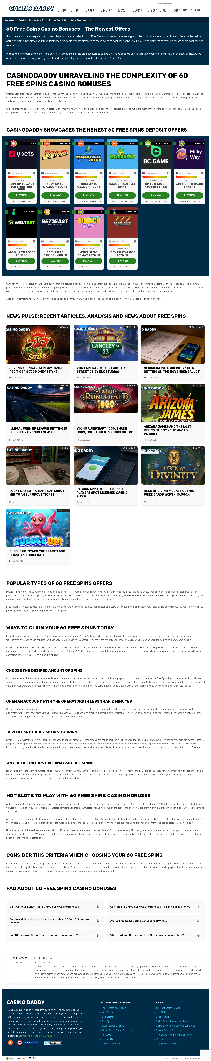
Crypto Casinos (122, 11)
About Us (106, 1035)
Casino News (162, 1017)
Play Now (21, 195)
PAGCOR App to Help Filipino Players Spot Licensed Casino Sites (102, 492)
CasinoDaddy (43, 958)
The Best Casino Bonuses (169, 1008)
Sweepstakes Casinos (113, 1026)
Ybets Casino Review (21, 201)
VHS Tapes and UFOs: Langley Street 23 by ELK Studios (101, 370)
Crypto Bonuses (137, 11)
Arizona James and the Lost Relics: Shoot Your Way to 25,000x (167, 430)
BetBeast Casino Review (55, 267)
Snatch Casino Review (89, 267)
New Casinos (75, 11)
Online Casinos (90, 11)
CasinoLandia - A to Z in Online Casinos (38, 1036)
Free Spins (175, 11)
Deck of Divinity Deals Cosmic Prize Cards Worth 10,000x (169, 492)
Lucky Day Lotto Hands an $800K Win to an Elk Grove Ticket (36, 492)
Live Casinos (151, 11)
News (197, 10)
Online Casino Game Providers (117, 1030)
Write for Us (162, 1039)
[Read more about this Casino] (21, 154)
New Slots (163, 11)
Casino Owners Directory (168, 1030)
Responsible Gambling (167, 1043)
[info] (34, 173)
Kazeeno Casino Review (122, 201)
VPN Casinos (108, 1017)
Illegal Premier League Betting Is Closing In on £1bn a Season (38, 430)
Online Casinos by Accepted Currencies (175, 1026)
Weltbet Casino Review (21, 267)
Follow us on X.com (111, 1043)
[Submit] (196, 4)
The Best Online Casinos (114, 1008)
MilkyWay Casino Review (189, 201)
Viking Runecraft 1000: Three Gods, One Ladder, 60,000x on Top (105, 430)
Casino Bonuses (105, 11)
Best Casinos (62, 11)
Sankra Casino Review (55, 201)
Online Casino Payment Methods (172, 1021)
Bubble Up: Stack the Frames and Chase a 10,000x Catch (37, 553)
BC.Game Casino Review (156, 201)
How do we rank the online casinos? (174, 1035)
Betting (186, 10)
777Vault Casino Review (122, 267)
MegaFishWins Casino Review (89, 201)
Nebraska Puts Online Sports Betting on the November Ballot (172, 370)
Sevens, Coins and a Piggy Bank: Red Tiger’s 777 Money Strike (35, 370)
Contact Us (107, 1039)
